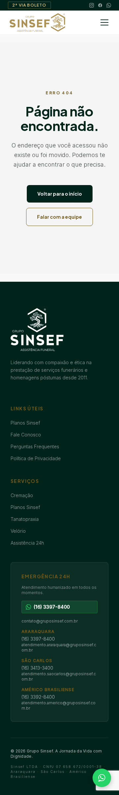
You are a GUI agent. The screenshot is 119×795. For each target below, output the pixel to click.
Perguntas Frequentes (35, 446)
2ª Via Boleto (29, 5)
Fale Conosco (26, 434)
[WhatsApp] (108, 5)
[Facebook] (100, 5)
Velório (18, 531)
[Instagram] (91, 5)
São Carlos (36, 660)
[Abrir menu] (104, 22)
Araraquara (38, 631)
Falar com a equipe (59, 217)
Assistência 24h (27, 543)
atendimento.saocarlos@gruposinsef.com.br (58, 676)
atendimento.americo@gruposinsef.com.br (58, 705)
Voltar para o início (59, 194)
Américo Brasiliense (47, 689)
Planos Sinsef (25, 423)
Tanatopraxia (25, 519)
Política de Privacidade (36, 458)
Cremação (22, 495)
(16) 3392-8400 (38, 697)
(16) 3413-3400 (37, 668)
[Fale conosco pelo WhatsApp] (102, 778)
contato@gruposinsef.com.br (49, 621)
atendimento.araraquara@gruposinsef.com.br (58, 647)
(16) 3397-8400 (38, 639)
